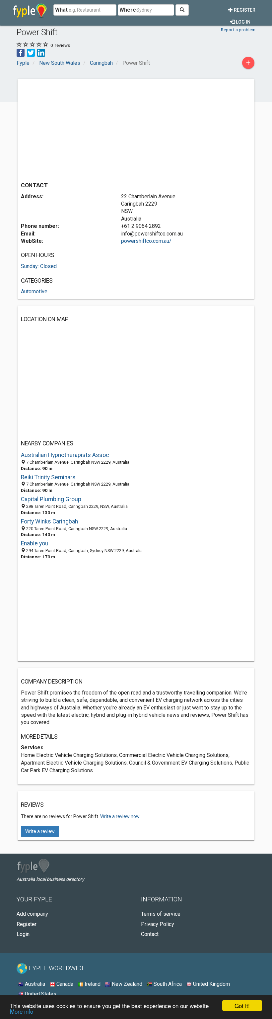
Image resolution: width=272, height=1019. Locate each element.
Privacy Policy (157, 924)
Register (244, 10)
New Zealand (126, 984)
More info (21, 1011)
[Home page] (30, 10)
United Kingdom (211, 984)
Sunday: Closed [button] (39, 266)
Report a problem (238, 29)
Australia (34, 984)
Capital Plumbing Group (51, 499)
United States (40, 994)
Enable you (34, 543)
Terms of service (160, 914)
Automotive (34, 291)
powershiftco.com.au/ (146, 241)
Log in (242, 22)
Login (23, 934)
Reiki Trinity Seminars (48, 477)
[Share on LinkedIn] (41, 52)
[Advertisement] (76, 128)
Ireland (92, 984)
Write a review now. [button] (120, 816)
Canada (64, 984)
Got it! (242, 1005)
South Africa (167, 984)
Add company (32, 914)
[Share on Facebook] (21, 52)
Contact (150, 934)
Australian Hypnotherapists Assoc (65, 455)
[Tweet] (31, 52)
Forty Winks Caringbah (49, 521)
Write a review (40, 831)
